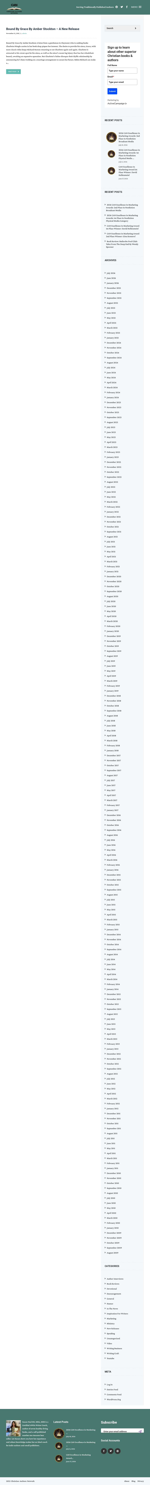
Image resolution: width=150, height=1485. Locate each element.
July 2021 (111, 541)
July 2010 (111, 1198)
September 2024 (114, 357)
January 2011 (112, 1168)
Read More (12, 71)
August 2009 (112, 1253)
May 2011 (111, 1148)
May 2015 (111, 909)
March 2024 (112, 387)
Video (109, 1343)
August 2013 (112, 1014)
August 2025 (112, 303)
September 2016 (114, 830)
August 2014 (112, 954)
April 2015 (111, 914)
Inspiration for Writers (117, 1313)
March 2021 (112, 561)
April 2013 (111, 1034)
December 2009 (114, 1233)
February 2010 (113, 1223)
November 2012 (114, 1059)
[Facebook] (127, 7)
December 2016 (114, 815)
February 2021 (113, 566)
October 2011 (112, 1123)
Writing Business (114, 1348)
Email (111, 76)
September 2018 (114, 711)
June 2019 (111, 666)
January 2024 (113, 397)
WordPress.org (114, 1399)
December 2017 (114, 755)
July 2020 (111, 601)
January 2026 (113, 283)
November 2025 (114, 293)
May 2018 (111, 730)
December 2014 (114, 934)
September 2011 (114, 1128)
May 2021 (111, 551)
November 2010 (114, 1178)
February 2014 (113, 984)
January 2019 (113, 691)
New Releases (113, 1328)
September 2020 (114, 591)
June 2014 (111, 964)
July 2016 (111, 840)
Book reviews (113, 1284)
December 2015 (114, 875)
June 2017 (111, 785)
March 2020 (112, 621)
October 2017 (113, 765)
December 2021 (114, 517)
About (126, 1481)
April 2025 (111, 323)
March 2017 (112, 800)
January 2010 (113, 1228)
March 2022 (112, 502)
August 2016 (112, 835)
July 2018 (111, 720)
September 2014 (114, 949)
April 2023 (111, 442)
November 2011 (114, 1118)
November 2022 (114, 467)
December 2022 (114, 462)
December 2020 (114, 576)
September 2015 (114, 890)
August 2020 (112, 596)
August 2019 (112, 656)
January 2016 (113, 870)
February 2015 (113, 924)
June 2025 (111, 313)
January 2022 (113, 512)
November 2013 (114, 999)
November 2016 (114, 820)
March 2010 (112, 1218)
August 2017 (112, 775)
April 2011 (111, 1153)
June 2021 (111, 546)
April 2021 (111, 556)
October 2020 (113, 586)
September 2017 (114, 770)
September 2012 (114, 1069)
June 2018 (111, 725)
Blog (133, 1481)
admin (24, 33)
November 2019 (114, 641)
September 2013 (114, 1009)
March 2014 (112, 979)
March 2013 (112, 1039)
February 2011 (113, 1163)
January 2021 (112, 571)
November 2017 (114, 760)
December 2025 (114, 288)
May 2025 (111, 318)
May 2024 (111, 377)
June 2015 (111, 904)
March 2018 (112, 740)
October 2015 (113, 885)
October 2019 (113, 646)
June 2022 (111, 492)
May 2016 (111, 850)
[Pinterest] (116, 7)
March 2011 (112, 1158)
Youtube (110, 1358)
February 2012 (113, 1103)
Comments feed (114, 1394)
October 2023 (113, 412)
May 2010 (111, 1208)
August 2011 (112, 1133)
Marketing (111, 1318)
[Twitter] (121, 7)
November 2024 (114, 347)
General (110, 1298)
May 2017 (111, 790)
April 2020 (111, 616)
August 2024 (112, 362)
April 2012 (111, 1093)
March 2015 (112, 919)
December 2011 (113, 1113)
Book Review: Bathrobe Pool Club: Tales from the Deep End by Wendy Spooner (122, 244)
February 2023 (113, 452)
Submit (112, 91)
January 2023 (113, 457)
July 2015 (111, 899)
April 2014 (111, 974)
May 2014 (111, 969)
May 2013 (111, 1029)
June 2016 (111, 845)
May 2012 (111, 1088)
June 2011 (111, 1143)
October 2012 (113, 1064)
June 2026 (111, 278)
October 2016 (113, 825)
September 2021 (114, 531)
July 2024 (111, 367)
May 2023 (111, 437)
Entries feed (112, 1389)
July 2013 (111, 1019)
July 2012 (111, 1079)
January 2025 (113, 338)
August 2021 (112, 536)
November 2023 (114, 407)
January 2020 (113, 631)
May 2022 (111, 497)
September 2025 (114, 298)
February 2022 (113, 507)
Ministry (111, 1323)
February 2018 (113, 745)
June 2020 (111, 606)
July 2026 (111, 273)
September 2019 (114, 651)
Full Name (112, 65)
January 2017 (112, 810)
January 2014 (113, 989)
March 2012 (112, 1098)
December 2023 (114, 402)
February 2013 (113, 1044)
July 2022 (111, 487)
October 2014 (113, 944)
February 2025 (113, 333)
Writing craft (113, 1353)
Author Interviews (115, 1279)
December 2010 (114, 1173)
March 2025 (112, 328)
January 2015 (112, 929)
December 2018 (114, 696)
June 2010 (111, 1203)
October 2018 (113, 706)
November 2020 (114, 581)
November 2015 (114, 880)
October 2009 (113, 1243)
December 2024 (114, 343)
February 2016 (113, 865)
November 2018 (114, 701)
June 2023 (111, 432)
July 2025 (111, 308)
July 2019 (111, 661)
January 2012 (112, 1108)
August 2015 (112, 895)
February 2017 (113, 805)
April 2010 (111, 1213)
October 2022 (113, 472)
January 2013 (112, 1049)
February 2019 (113, 686)
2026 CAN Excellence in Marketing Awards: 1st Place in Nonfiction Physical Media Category (122, 218)
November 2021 (114, 522)
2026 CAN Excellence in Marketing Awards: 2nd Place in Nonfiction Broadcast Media (122, 207)
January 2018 (113, 750)
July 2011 (111, 1138)
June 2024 (111, 372)
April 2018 (111, 735)
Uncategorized (113, 1338)
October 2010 (113, 1183)
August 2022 (112, 482)
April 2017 (111, 795)
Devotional (112, 1289)
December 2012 (114, 1054)
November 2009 (114, 1238)
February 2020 (113, 626)
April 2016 (111, 855)
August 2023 (112, 422)
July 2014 (111, 959)
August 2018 (112, 715)
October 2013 (113, 1004)
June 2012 (111, 1083)
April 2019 (111, 676)
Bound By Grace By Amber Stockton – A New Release (42, 29)
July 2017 (111, 780)
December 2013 (114, 994)
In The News (112, 1308)
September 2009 (114, 1248)
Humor (110, 1303)
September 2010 (114, 1188)
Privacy (141, 1481)
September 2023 (114, 417)
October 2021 (113, 527)
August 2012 (112, 1074)
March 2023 (112, 447)
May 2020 (111, 611)
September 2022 (114, 477)
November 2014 (114, 939)
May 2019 (111, 671)
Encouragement (114, 1294)
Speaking (111, 1333)
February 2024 (113, 392)
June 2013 (111, 1024)
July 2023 (111, 427)
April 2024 (111, 382)
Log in (109, 1384)
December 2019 (114, 636)
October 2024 (113, 352)
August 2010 (112, 1193)
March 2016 (112, 860)
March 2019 (112, 681)
